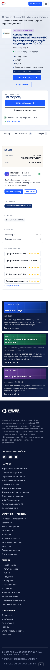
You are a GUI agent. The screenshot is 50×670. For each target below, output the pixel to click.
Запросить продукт (26, 77)
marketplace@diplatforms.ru (15, 451)
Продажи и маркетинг (12, 472)
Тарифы (5, 627)
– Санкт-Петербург (11, 538)
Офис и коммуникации (12, 496)
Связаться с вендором (25, 110)
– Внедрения (8, 580)
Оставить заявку (13, 191)
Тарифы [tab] (41, 133)
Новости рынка (9, 565)
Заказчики (7, 522)
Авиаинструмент (20, 48)
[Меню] (45, 3)
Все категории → (10, 508)
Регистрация (35, 3)
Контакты (30, 191)
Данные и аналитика (36, 17)
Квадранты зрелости (11, 604)
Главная (8, 17)
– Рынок (6, 573)
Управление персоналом (14, 480)
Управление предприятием (15, 468)
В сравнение (22, 84)
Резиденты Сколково (12, 542)
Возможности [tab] (23, 133)
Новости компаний (11, 592)
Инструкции (7, 619)
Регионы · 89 (8, 530)
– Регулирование (10, 569)
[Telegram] (4, 457)
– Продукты (7, 577)
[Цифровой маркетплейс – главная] (4, 4)
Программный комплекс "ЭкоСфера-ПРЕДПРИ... (17, 254)
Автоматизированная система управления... (17, 281)
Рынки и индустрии (11, 550)
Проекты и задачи (10, 484)
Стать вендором (9, 554)
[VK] (10, 457)
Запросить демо (25, 103)
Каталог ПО (19, 17)
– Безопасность (9, 584)
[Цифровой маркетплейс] (25, 411)
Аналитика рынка (10, 596)
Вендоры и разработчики (14, 518)
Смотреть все (11, 285)
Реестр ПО (7, 546)
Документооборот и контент (15, 492)
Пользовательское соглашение (19, 664)
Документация (13, 121)
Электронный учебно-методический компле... (17, 267)
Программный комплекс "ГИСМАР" (22, 260)
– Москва (6, 534)
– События (7, 588)
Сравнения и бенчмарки (13, 600)
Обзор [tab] (7, 133)
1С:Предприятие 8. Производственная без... (17, 274)
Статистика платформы (13, 631)
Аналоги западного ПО (12, 504)
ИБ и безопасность (11, 500)
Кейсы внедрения (10, 526)
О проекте (7, 615)
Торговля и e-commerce (13, 476)
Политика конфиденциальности (20, 659)
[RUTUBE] (16, 457)
